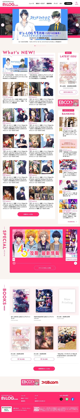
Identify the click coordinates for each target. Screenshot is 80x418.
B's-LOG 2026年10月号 (68, 86)
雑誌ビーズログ (40, 3)
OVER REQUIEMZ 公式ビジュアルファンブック (44, 317)
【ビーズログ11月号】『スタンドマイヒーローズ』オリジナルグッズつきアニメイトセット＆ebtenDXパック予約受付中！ (15, 76)
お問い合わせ (16, 408)
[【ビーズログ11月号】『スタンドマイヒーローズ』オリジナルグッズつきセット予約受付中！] (40, 24)
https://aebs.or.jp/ (61, 410)
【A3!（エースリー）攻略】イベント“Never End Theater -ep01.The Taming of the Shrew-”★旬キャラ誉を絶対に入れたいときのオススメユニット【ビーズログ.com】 (15, 127)
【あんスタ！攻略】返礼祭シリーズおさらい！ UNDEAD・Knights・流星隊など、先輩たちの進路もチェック (70, 215)
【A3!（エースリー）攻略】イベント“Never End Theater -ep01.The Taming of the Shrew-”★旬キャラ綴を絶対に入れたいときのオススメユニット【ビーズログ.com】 (41, 179)
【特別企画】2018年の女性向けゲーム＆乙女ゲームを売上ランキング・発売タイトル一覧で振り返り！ (70, 154)
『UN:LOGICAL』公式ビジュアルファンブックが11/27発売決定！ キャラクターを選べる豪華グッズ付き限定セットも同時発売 (41, 76)
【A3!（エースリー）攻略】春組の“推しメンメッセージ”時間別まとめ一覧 (70, 194)
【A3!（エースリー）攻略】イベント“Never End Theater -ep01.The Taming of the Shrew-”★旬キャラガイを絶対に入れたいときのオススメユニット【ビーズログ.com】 (41, 101)
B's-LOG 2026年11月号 (63, 317)
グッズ (56, 3)
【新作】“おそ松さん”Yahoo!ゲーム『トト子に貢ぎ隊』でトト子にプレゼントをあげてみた (70, 174)
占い (61, 3)
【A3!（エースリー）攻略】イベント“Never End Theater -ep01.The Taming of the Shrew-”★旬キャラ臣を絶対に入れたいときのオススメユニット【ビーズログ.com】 (15, 153)
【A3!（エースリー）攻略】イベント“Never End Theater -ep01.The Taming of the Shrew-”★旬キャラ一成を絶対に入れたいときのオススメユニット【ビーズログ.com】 (41, 153)
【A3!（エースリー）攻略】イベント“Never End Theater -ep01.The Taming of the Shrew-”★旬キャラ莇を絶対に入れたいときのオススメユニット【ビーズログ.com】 (41, 127)
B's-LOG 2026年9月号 (40, 354)
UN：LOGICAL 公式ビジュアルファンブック (20, 317)
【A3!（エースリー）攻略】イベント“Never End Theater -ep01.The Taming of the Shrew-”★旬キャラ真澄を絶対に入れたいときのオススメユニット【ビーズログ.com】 (15, 206)
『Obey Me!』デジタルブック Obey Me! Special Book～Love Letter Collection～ (67, 354)
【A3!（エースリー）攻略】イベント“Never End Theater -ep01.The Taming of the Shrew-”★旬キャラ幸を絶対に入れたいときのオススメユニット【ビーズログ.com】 (15, 179)
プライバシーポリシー (26, 408)
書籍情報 (49, 3)
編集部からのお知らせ (40, 401)
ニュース (31, 3)
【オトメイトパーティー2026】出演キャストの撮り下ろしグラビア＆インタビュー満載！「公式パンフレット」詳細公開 (15, 100)
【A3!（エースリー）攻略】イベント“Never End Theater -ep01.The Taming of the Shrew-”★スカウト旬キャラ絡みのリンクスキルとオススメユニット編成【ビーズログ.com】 (41, 206)
